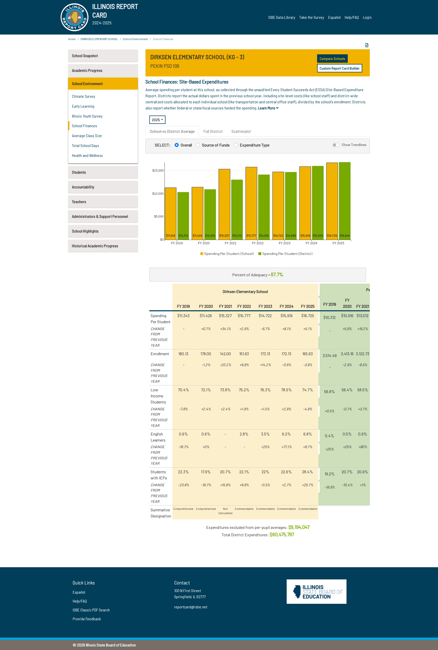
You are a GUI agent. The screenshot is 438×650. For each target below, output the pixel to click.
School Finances (84, 125)
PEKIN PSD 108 (164, 66)
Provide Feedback (87, 618)
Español (334, 17)
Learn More (267, 107)
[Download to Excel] (367, 45)
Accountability (83, 186)
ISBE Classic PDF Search (91, 609)
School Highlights (85, 231)
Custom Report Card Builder (340, 68)
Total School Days (85, 145)
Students (79, 172)
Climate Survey (83, 96)
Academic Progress (87, 70)
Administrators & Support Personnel (100, 216)
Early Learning (83, 106)
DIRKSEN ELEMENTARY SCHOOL (99, 39)
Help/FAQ (352, 17)
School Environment (87, 83)
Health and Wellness (87, 155)
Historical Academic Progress (95, 245)
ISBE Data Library (281, 17)
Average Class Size (87, 135)
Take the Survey (311, 17)
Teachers (79, 201)
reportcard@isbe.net (190, 606)
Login (367, 17)
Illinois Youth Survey (87, 115)
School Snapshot (85, 55)
